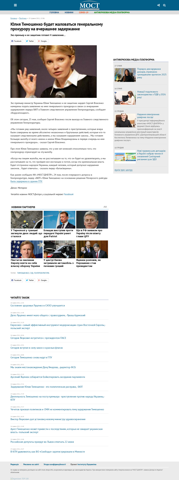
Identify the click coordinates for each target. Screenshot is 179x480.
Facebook (68, 194)
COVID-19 (83, 12)
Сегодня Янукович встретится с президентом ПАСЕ (38, 338)
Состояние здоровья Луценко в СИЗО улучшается (37, 305)
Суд (31, 273)
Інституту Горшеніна (87, 464)
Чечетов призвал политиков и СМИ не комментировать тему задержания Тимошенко (57, 409)
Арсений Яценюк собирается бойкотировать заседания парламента (47, 377)
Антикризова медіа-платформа (112, 12)
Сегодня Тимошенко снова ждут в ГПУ (31, 357)
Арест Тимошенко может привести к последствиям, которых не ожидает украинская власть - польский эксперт (56, 430)
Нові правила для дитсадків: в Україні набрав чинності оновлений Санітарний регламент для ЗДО (151, 155)
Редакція (14, 464)
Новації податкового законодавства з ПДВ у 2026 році (151, 94)
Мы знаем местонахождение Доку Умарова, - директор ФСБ (43, 367)
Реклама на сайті (31, 464)
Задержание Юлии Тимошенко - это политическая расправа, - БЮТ (46, 386)
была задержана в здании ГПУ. (26, 181)
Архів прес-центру (123, 170)
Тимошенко (23, 273)
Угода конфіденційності (55, 464)
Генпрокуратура (41, 273)
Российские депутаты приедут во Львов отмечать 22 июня (42, 441)
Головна (54, 12)
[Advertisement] (135, 35)
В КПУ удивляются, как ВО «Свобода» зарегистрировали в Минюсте (47, 451)
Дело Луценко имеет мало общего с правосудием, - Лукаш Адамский (47, 315)
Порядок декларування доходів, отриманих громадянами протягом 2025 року (152, 73)
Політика (22, 18)
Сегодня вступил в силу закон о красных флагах (36, 347)
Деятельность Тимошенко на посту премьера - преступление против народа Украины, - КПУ (57, 398)
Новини (69, 12)
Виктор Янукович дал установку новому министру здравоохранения (47, 419)
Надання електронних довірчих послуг (148, 116)
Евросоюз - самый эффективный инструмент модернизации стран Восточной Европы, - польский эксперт (58, 326)
